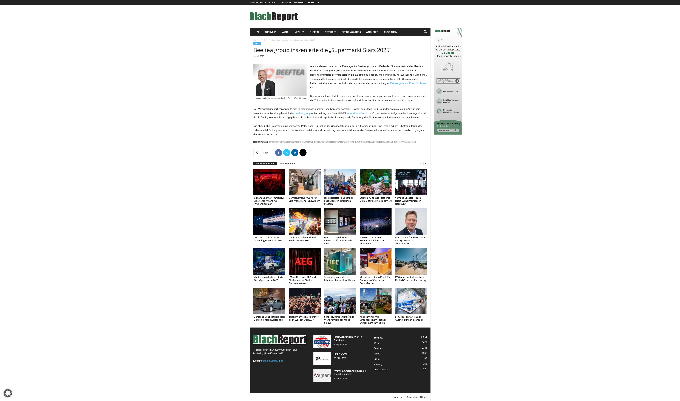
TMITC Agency (283, 397)
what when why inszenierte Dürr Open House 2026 (268, 278)
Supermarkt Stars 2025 (405, 142)
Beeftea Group (305, 142)
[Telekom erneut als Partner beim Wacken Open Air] (305, 301)
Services (330, 32)
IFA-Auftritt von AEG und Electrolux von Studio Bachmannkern (302, 280)
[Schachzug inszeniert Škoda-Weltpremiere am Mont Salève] (340, 301)
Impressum (398, 397)
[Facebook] (278, 152)
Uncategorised (381, 369)
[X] (286, 152)
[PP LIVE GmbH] (322, 358)
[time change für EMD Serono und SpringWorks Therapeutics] (411, 221)
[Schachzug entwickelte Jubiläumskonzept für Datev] (340, 261)
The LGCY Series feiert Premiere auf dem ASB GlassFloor (372, 240)
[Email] (303, 152)
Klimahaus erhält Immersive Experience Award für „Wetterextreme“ (268, 200)
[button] (425, 32)
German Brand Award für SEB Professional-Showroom (304, 199)
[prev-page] (421, 163)
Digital (315, 32)
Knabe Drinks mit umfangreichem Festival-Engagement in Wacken (373, 319)
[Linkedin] (294, 152)
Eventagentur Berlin (343, 142)
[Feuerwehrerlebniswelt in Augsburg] (322, 341)
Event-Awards (351, 32)
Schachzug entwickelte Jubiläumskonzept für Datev (339, 278)
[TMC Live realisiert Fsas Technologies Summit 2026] (269, 221)
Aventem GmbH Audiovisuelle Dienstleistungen (350, 372)
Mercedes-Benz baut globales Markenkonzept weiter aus (269, 318)
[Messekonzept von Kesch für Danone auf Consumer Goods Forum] (376, 261)
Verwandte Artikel (265, 163)
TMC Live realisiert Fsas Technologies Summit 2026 (267, 239)
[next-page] (425, 163)
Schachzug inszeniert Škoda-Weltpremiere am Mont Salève (339, 319)
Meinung (378, 364)
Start (255, 40)
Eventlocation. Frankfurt (367, 142)
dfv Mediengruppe (323, 142)
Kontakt (286, 2)
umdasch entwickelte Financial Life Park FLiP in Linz (338, 240)
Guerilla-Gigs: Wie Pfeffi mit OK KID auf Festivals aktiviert (376, 199)
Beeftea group (303, 113)
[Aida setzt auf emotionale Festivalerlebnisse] (305, 221)
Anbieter (372, 32)
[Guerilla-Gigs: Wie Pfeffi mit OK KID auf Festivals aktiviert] (376, 182)
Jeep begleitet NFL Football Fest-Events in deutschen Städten (338, 200)
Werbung (299, 2)
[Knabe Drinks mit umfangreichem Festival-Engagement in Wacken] (376, 301)
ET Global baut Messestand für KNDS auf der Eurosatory (410, 278)
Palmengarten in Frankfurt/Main (408, 83)
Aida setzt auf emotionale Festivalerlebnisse (303, 239)
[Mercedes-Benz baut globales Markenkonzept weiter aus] (269, 301)
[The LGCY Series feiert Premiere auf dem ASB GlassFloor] (376, 221)
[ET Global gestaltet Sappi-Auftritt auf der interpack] (411, 301)
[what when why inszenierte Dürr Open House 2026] (269, 261)
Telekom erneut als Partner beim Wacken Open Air (304, 318)
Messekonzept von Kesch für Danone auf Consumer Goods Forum (375, 280)
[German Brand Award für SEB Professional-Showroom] (305, 182)
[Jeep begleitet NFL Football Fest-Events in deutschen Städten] (340, 182)
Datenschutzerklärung (417, 397)
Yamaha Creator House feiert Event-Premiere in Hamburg (408, 200)
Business (270, 32)
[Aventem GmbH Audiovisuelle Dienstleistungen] (322, 375)
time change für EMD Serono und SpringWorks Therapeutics (410, 240)
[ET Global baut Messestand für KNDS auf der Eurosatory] (411, 261)
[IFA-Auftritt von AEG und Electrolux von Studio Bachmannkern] (305, 261)
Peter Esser (387, 142)
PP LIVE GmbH (341, 353)
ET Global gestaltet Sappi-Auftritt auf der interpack (409, 318)
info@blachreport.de (273, 361)
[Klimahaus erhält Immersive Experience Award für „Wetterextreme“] (269, 182)
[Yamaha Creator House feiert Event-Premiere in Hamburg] (411, 182)
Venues (299, 32)
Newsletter (313, 2)
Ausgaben (390, 32)
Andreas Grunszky (360, 113)
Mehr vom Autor (288, 163)
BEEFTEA (293, 142)
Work (285, 32)
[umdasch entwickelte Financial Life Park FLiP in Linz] (340, 221)
